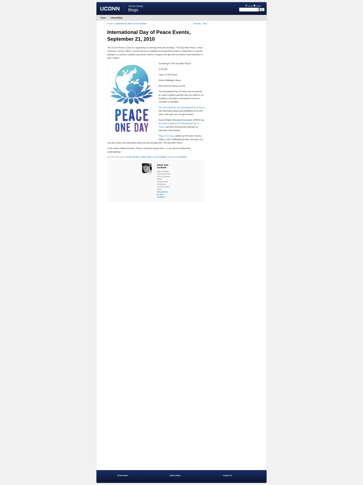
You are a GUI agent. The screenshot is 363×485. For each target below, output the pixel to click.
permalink (183, 157)
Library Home (175, 475)
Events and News (133, 157)
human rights (146, 157)
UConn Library (135, 6)
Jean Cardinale (140, 24)
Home (103, 18)
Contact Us (227, 475)
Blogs (133, 10)
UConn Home (122, 475)
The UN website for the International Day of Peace (182, 107)
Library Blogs (117, 18)
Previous (196, 24)
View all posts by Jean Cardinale (162, 194)
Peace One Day (166, 136)
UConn (250, 6)
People (258, 6)
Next (206, 24)
